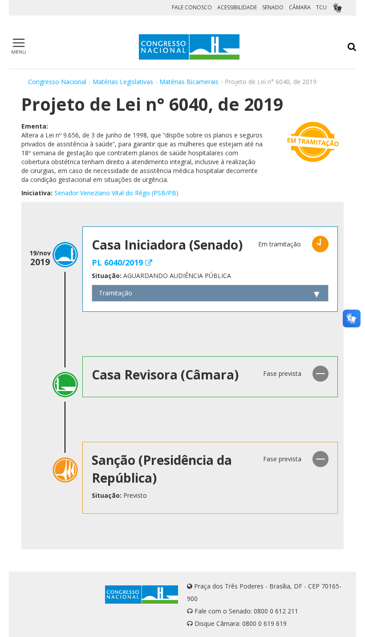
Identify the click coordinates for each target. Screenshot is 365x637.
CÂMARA (300, 7)
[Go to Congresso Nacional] (189, 47)
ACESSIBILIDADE (237, 7)
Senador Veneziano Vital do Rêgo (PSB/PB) (116, 193)
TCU (321, 7)
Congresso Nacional (57, 81)
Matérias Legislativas (123, 81)
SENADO (273, 7)
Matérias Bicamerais (189, 81)
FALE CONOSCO (192, 7)
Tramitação (115, 293)
